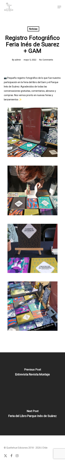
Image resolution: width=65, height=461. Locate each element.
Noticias (33, 29)
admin (18, 59)
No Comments (46, 59)
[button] (59, 7)
